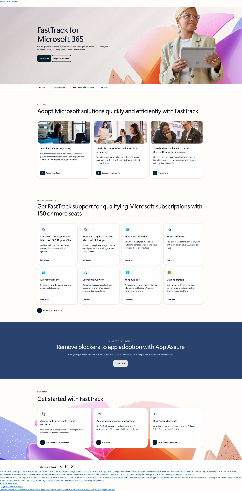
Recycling (99, 489)
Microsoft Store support (176, 471)
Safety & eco (89, 489)
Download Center (159, 471)
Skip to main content (9, 1)
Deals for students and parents (168, 474)
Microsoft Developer (129, 477)
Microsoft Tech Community (189, 477)
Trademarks (79, 489)
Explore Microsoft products (114, 471)
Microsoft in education (31, 474)
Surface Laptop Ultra (31, 471)
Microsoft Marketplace (209, 477)
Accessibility (87, 480)
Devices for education (49, 474)
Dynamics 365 (31, 477)
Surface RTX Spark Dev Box (51, 471)
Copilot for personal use (92, 471)
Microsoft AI (5, 477)
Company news (32, 480)
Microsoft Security (17, 477)
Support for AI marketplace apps (164, 477)
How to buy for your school (115, 474)
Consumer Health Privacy (10, 489)
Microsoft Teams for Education (71, 474)
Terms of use (68, 489)
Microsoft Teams (77, 477)
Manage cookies (56, 489)
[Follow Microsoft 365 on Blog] (72, 467)
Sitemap (24, 489)
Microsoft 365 (43, 477)
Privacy (46, 489)
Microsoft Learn (144, 477)
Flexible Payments (14, 474)
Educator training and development (141, 474)
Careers (9, 480)
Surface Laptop (16, 471)
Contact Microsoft (35, 489)
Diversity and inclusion (73, 480)
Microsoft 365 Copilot (93, 477)
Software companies (227, 477)
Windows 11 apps (132, 471)
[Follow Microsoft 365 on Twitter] (66, 467)
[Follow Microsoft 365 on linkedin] (60, 467)
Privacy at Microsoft (47, 480)
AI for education (187, 474)
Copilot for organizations (72, 471)
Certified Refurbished (214, 471)
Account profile (145, 471)
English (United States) (9, 483)
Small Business (109, 477)
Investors (59, 480)
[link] (41, 88)
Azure (117, 477)
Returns (190, 471)
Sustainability (98, 480)
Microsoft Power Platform (60, 477)
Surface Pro (4, 471)
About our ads (109, 489)
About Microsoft (19, 480)
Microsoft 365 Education (94, 474)
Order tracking (199, 471)
